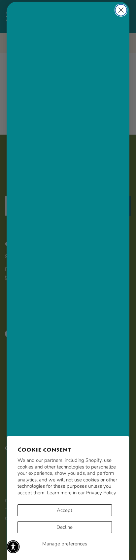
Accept (64, 510)
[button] (13, 546)
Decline (64, 527)
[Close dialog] (121, 10)
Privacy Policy (101, 492)
